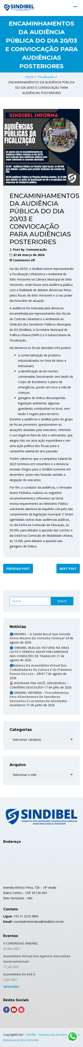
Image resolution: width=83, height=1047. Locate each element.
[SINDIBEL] (19, 7)
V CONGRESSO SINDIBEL (20, 943)
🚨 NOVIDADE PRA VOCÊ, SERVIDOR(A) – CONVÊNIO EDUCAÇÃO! (39, 685)
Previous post (18, 569)
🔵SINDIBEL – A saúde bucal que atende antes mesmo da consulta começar (40, 636)
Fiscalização (46, 77)
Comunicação (36, 249)
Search (62, 601)
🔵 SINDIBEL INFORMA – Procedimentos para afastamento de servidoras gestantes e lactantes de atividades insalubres (39, 699)
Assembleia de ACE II (19, 974)
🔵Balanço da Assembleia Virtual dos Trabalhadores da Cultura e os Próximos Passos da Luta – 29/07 (41, 669)
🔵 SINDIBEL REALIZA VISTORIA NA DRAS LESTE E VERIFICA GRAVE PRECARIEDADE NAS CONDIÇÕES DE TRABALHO (39, 652)
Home (29, 77)
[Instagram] (21, 1010)
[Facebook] (6, 1010)
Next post (68, 569)
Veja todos (11, 986)
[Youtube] (14, 1010)
